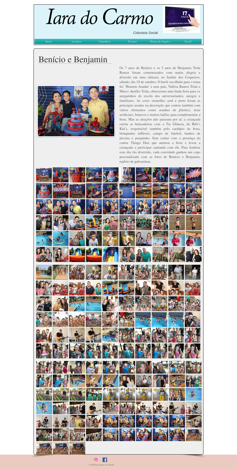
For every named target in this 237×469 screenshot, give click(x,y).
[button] (44, 174)
